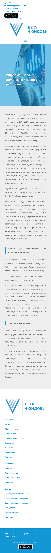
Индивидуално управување (16, 493)
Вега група (9, 457)
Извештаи (9, 443)
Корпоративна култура (14, 438)
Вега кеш (9, 482)
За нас (8, 424)
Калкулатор (10, 508)
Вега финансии (11, 473)
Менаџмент (10, 452)
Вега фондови (11, 434)
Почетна (9, 419)
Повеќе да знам (11, 512)
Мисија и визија (11, 429)
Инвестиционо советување (16, 498)
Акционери (9, 448)
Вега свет (9, 468)
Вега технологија (12, 478)
